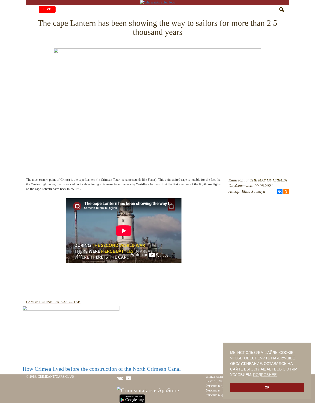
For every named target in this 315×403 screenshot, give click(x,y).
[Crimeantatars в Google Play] (132, 398)
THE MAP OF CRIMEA (268, 180)
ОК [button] (267, 387)
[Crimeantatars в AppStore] (148, 390)
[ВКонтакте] (279, 191)
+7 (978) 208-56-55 (219, 381)
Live (47, 9)
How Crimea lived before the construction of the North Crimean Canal (102, 369)
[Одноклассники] (286, 191)
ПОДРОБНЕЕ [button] (265, 375)
